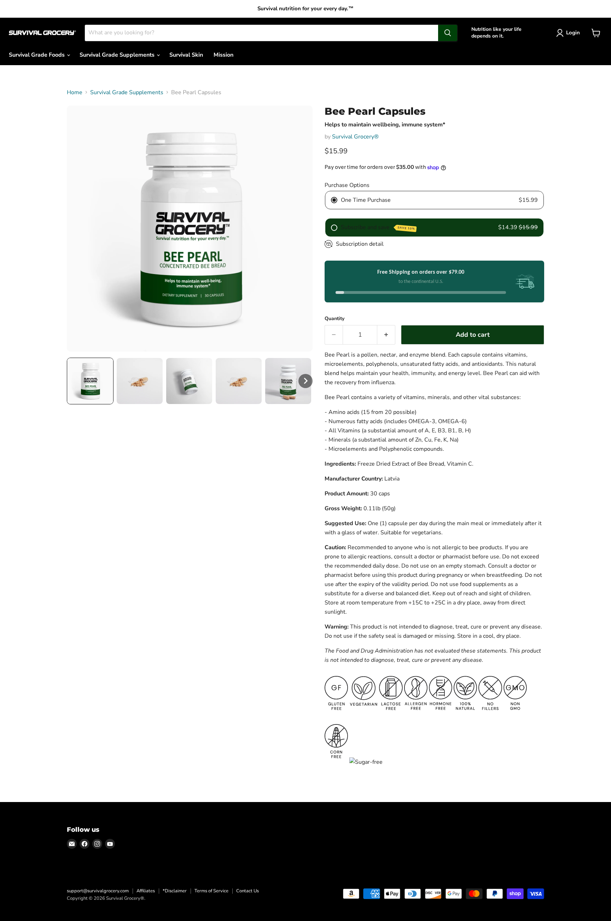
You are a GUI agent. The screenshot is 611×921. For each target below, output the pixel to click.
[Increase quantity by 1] (386, 335)
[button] (90, 381)
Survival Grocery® (355, 137)
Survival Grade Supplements (118, 55)
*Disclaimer (175, 891)
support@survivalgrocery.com (98, 891)
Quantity (334, 319)
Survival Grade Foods (37, 55)
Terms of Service (211, 891)
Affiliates (145, 891)
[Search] (447, 33)
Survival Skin (186, 55)
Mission (223, 55)
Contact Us (247, 891)
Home (74, 92)
